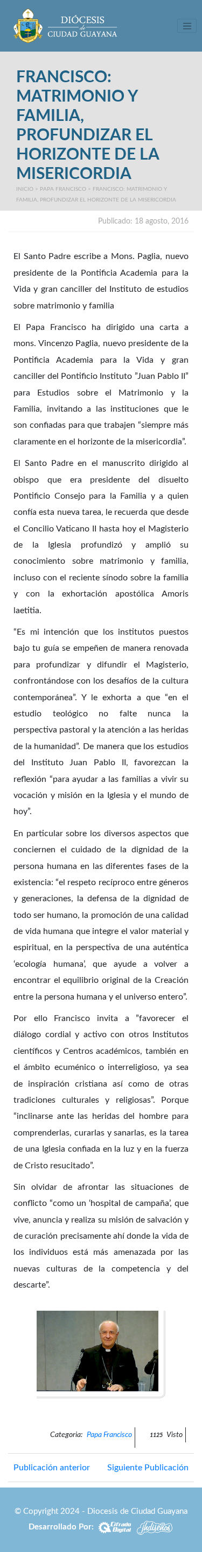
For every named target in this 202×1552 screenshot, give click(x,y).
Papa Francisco (63, 189)
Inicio (24, 189)
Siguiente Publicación (148, 1467)
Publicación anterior (51, 1467)
